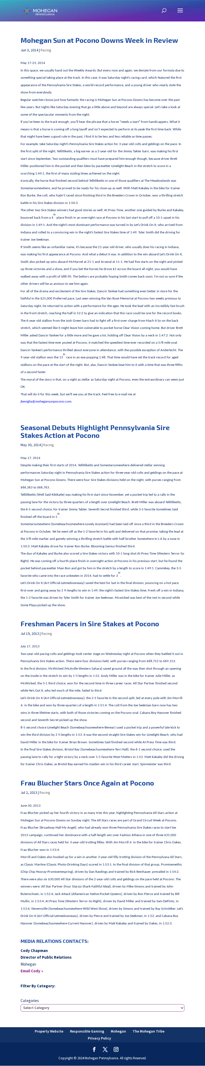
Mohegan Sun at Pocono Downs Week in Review (99, 40)
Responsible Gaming (87, 1031)
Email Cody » (32, 970)
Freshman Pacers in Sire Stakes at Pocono (90, 623)
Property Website (49, 1031)
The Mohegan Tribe (148, 1031)
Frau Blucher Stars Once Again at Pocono (87, 783)
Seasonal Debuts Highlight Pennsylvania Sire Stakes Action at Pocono (95, 431)
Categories (30, 1000)
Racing (46, 50)
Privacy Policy (99, 1038)
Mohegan (118, 1031)
